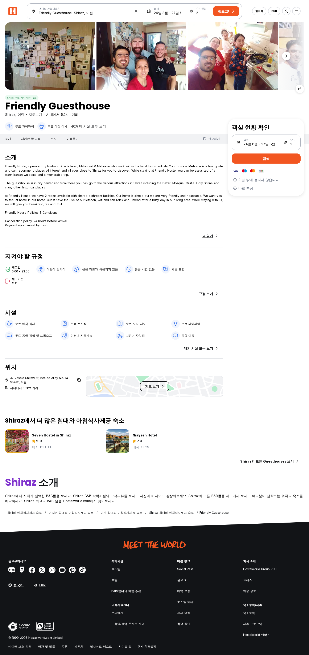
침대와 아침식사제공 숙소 (22, 97)
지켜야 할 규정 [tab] (31, 138)
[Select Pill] (286, 11)
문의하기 (117, 613)
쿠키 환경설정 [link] (146, 646)
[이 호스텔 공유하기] (300, 89)
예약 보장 (183, 591)
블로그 (181, 580)
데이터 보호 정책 (19, 646)
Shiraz (10, 114)
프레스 (247, 580)
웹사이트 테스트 (101, 646)
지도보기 (35, 114)
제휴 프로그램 (252, 624)
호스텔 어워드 (186, 602)
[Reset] (136, 11)
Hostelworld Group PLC (259, 569)
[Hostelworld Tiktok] (82, 570)
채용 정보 (249, 591)
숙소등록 (249, 613)
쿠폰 (65, 646)
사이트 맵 (125, 646)
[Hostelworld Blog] (11, 570)
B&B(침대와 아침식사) (126, 591)
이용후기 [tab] (72, 138)
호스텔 (115, 569)
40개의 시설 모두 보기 (88, 126)
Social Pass (185, 569)
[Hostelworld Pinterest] (72, 570)
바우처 (78, 646)
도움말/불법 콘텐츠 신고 (127, 624)
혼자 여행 (183, 613)
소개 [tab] (8, 138)
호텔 (114, 580)
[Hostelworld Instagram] (52, 570)
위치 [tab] (54, 138)
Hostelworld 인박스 (256, 634)
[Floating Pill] (286, 56)
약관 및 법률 (46, 646)
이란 (21, 114)
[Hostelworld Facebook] (32, 570)
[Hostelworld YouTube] (62, 570)
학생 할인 (183, 624)
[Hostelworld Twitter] (42, 570)
